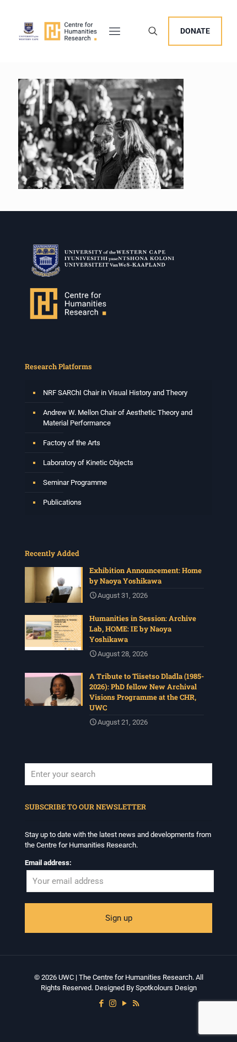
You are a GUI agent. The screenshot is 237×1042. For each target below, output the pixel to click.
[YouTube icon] (124, 1003)
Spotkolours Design (166, 988)
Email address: (48, 863)
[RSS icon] (136, 1003)
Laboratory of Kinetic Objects (88, 462)
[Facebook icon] (101, 1003)
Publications (62, 502)
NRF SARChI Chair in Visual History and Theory (115, 392)
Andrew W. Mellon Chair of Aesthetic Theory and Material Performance (117, 417)
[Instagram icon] (113, 1003)
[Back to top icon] (214, 1019)
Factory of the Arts (71, 443)
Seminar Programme (75, 482)
